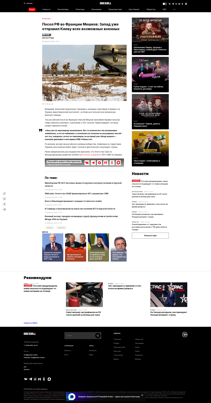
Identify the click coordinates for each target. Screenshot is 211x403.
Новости (46, 9)
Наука (26, 283)
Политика (80, 9)
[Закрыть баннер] (142, 395)
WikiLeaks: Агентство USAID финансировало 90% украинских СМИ (76, 193)
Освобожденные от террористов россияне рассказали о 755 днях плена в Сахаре (149, 227)
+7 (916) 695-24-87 (31, 345)
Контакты (92, 350)
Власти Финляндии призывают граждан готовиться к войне (73, 201)
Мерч (91, 355)
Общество (151, 9)
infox (45, 232)
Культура (117, 351)
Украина (50, 228)
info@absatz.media (31, 355)
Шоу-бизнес (134, 9)
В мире (134, 201)
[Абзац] (105, 3)
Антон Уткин (48, 38)
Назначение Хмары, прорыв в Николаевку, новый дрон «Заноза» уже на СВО (150, 49)
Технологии (118, 355)
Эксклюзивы (63, 9)
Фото (66, 355)
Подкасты (139, 355)
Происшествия (115, 9)
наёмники (61, 228)
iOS (25, 367)
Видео (32, 9)
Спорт (137, 347)
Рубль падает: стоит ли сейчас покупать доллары (148, 88)
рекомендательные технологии (63, 397)
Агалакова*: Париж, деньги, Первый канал (147, 125)
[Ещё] (174, 9)
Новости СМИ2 (30, 323)
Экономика (96, 9)
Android (26, 369)
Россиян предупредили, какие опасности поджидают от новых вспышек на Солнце (150, 184)
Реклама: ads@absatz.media (34, 357)
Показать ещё (150, 235)
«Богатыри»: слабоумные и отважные (147, 162)
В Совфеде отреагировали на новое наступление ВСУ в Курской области (80, 209)
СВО (164, 9)
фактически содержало (90, 155)
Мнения (138, 359)
